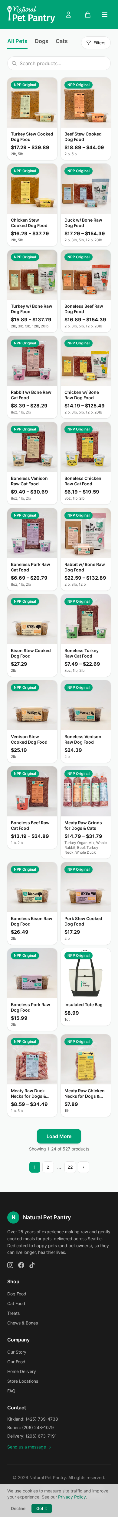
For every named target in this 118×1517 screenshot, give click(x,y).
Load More (59, 1136)
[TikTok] (32, 1265)
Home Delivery (21, 1371)
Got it (41, 1508)
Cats (62, 41)
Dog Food (16, 1293)
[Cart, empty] (88, 14)
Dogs (41, 41)
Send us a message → (29, 1446)
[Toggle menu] (105, 14)
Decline (18, 1508)
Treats (13, 1313)
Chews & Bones (22, 1322)
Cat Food (16, 1303)
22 (70, 1167)
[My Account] (68, 14)
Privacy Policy (72, 1496)
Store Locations (22, 1381)
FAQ (11, 1390)
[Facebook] (21, 1265)
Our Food (16, 1361)
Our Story (16, 1352)
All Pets (17, 41)
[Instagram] (10, 1265)
